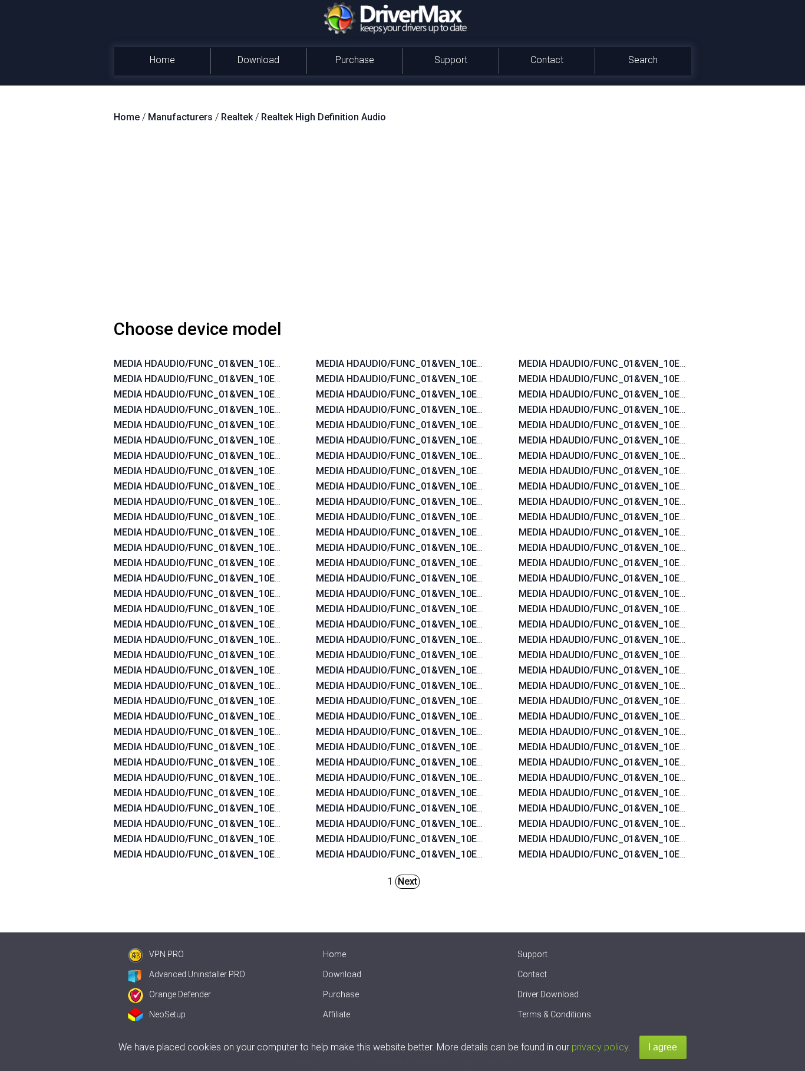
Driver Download (548, 994)
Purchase (354, 59)
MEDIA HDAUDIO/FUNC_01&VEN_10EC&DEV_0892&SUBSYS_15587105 (470, 471)
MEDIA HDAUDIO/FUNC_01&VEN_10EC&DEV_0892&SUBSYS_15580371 (268, 716)
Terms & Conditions (554, 1014)
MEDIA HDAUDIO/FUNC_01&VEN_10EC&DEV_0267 (223, 670)
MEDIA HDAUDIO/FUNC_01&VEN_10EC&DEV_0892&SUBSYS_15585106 (470, 455)
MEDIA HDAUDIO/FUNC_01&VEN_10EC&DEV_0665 (223, 455)
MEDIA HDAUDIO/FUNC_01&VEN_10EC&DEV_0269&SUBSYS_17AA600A (471, 547)
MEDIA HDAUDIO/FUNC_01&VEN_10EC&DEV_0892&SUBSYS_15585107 (470, 440)
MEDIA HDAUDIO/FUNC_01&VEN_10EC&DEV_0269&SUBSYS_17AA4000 (470, 670)
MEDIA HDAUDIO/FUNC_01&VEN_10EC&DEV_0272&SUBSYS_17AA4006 (470, 609)
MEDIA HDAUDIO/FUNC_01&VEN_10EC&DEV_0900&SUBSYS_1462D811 (470, 379)
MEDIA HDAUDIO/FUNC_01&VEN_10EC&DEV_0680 (223, 379)
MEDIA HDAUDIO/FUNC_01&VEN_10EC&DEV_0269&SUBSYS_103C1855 (470, 731)
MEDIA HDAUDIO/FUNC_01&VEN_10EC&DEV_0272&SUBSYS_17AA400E (470, 501)
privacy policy (600, 1047)
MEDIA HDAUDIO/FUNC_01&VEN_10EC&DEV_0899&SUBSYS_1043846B (268, 731)
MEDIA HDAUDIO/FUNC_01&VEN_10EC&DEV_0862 (223, 609)
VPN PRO (166, 954)
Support (450, 59)
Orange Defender (180, 994)
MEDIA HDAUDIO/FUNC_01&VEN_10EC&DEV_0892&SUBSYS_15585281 (268, 793)
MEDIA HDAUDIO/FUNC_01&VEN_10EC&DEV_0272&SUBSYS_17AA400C (471, 624)
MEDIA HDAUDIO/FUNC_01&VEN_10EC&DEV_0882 (223, 593)
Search (643, 59)
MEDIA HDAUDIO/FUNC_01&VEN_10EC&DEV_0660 (223, 639)
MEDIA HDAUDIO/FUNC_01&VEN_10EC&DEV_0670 (223, 440)
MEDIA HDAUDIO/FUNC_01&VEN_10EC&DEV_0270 (223, 409)
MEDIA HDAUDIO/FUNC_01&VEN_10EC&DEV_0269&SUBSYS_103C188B (471, 716)
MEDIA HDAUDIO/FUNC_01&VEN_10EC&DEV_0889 (223, 532)
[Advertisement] (402, 225)
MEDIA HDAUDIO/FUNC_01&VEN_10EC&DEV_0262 (223, 685)
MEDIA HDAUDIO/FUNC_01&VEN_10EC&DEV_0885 (223, 563)
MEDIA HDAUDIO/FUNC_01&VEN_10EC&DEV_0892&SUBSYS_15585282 (268, 777)
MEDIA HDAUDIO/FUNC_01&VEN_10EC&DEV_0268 (223, 655)
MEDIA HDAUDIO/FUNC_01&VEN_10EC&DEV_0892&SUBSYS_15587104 (470, 486)
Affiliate (336, 1014)
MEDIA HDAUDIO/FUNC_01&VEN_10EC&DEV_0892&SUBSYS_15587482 (268, 808)
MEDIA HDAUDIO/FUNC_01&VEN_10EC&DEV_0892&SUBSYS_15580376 (470, 425)
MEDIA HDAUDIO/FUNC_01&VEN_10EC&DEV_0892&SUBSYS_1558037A (268, 839)
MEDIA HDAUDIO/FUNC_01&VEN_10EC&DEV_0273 (223, 486)
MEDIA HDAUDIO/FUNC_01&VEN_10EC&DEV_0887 (223, 471)
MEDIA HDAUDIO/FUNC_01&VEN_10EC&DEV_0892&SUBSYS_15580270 (470, 363)
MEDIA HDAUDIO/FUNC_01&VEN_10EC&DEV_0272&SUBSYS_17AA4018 (470, 639)
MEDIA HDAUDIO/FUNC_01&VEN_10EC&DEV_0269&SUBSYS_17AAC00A (471, 563)
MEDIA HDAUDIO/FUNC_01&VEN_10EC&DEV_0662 (223, 624)
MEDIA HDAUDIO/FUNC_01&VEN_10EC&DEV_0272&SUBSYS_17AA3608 (470, 517)
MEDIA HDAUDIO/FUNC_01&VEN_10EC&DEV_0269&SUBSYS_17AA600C (471, 532)
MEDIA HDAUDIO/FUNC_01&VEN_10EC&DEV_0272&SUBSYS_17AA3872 (470, 685)
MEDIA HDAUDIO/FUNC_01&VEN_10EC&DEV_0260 (223, 701)
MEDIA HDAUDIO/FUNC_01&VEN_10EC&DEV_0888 (223, 547)
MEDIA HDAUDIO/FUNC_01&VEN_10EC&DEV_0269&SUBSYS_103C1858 (470, 823)
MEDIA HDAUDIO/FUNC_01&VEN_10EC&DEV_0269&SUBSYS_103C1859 (470, 808)
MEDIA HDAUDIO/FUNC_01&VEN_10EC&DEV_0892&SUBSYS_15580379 (268, 854)
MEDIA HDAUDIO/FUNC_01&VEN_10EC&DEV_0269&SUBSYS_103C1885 (470, 793)
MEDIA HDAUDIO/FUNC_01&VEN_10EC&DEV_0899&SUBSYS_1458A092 (470, 394)
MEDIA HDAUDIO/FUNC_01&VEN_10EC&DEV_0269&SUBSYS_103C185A (471, 777)
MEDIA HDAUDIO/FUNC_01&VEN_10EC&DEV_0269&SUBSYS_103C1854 (470, 747)
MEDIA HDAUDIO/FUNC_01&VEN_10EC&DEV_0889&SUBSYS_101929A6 (268, 762)
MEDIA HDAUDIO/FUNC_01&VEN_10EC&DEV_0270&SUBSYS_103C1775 (470, 854)
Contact (546, 59)
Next (407, 881)
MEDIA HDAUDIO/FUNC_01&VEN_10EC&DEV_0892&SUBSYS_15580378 (470, 409)
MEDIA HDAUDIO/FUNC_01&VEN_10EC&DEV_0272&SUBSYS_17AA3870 (470, 701)
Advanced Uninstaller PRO (197, 974)
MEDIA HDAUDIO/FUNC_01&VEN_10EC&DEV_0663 (223, 517)
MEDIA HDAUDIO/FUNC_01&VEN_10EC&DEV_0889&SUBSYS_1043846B (268, 747)
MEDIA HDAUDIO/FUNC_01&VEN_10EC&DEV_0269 (223, 363)
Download (258, 59)
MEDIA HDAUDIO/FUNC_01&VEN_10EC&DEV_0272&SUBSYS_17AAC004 (471, 655)
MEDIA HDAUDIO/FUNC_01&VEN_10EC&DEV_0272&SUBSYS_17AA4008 (470, 593)
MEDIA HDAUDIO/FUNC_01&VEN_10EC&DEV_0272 (223, 501)
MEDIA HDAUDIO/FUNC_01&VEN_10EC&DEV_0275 (223, 425)
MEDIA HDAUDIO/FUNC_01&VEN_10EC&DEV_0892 (223, 394)
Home (162, 59)
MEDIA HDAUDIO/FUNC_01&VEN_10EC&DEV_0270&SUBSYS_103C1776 (470, 839)
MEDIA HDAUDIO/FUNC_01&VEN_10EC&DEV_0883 (223, 578)
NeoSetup (167, 1014)
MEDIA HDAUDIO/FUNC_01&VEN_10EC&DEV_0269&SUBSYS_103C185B (471, 762)
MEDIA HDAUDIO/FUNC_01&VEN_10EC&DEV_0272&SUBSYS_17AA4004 (470, 578)
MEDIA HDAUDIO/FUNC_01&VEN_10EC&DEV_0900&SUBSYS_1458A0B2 (268, 823)
